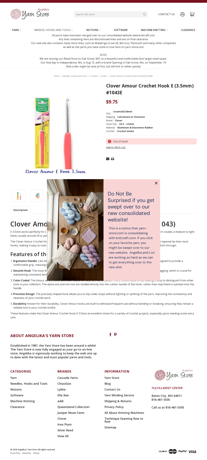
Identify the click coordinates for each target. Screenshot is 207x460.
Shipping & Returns (117, 401)
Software (121, 30)
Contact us (166, 14)
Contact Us (112, 389)
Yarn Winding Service (119, 395)
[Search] (145, 14)
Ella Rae (63, 395)
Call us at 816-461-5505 (168, 407)
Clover (61, 418)
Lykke (61, 389)
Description (20, 210)
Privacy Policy (114, 407)
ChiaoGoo (64, 383)
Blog (107, 383)
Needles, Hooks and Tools (52, 30)
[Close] (156, 183)
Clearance (188, 30)
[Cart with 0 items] (192, 14)
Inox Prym (64, 424)
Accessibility (26, 453)
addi (60, 401)
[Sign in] (182, 14)
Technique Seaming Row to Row (123, 420)
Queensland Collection (73, 407)
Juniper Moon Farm (70, 413)
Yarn (15, 30)
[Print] (112, 158)
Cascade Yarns (67, 378)
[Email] (107, 158)
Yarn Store (111, 378)
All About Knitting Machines (124, 413)
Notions (92, 30)
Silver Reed (65, 430)
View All (63, 436)
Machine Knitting (153, 30)
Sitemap (110, 427)
